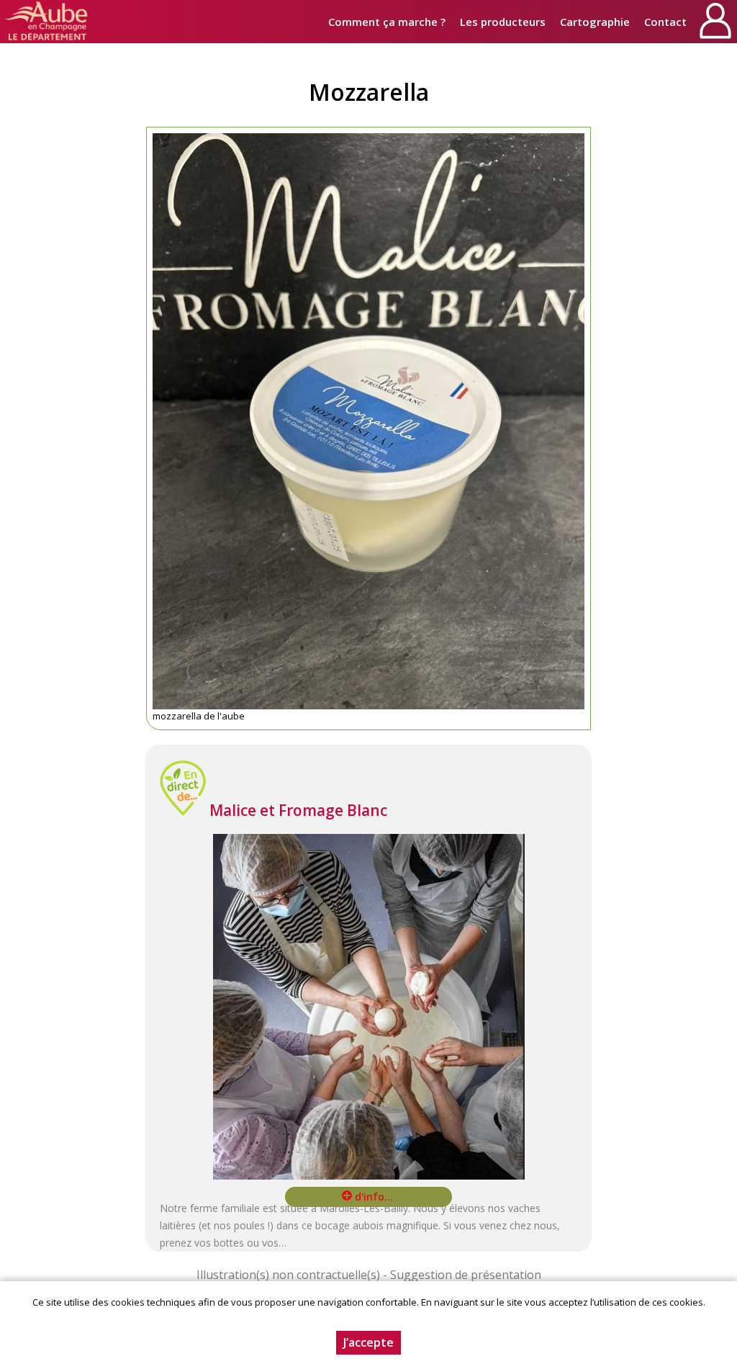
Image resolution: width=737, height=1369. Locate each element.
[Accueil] (46, 21)
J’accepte (368, 1342)
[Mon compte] (715, 21)
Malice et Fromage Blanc (298, 810)
